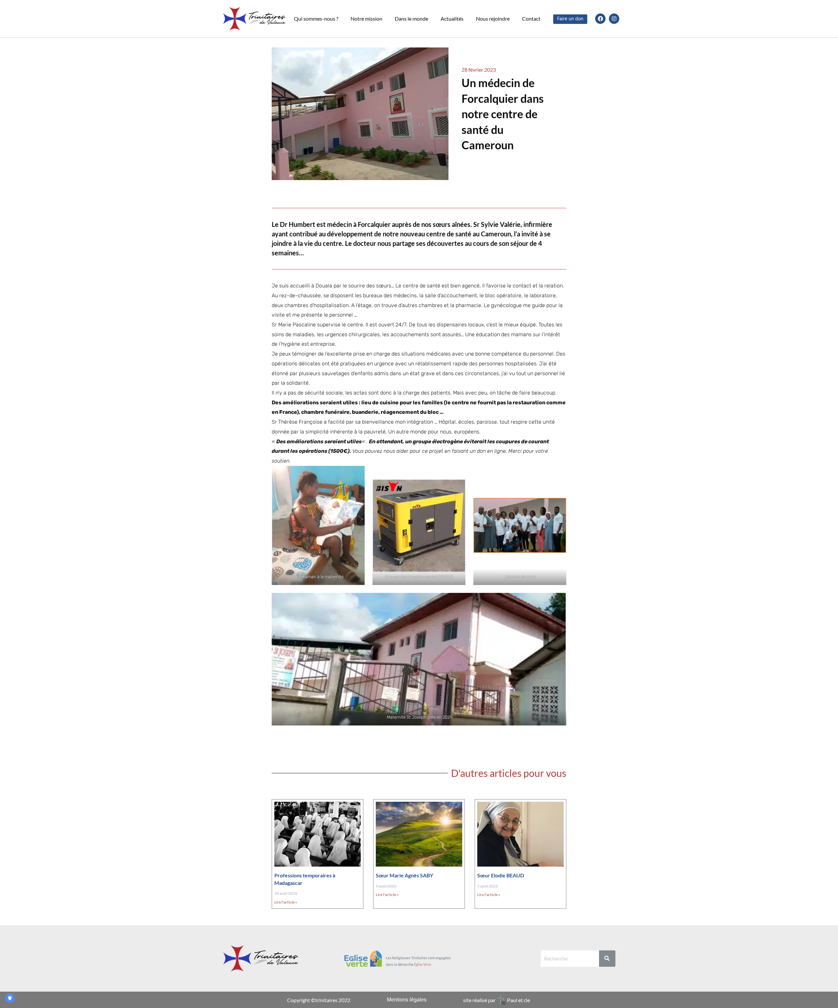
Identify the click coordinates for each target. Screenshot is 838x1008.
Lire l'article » (285, 902)
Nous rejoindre (493, 18)
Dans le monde (411, 18)
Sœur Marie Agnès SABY (404, 875)
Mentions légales (407, 999)
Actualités (452, 18)
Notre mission (366, 18)
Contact (531, 18)
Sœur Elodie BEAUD (500, 875)
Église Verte (422, 964)
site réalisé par (479, 1000)
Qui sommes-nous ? (316, 18)
